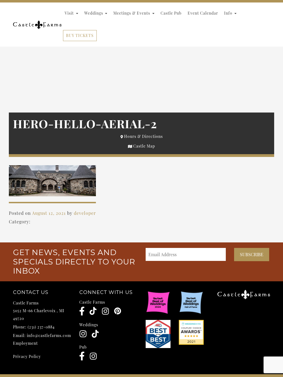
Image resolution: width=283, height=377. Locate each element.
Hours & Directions (143, 136)
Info (229, 13)
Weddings (94, 13)
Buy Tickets (80, 35)
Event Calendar (203, 13)
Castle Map (143, 146)
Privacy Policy (27, 356)
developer (85, 213)
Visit (70, 13)
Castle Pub (171, 13)
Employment (25, 343)
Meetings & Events (132, 13)
